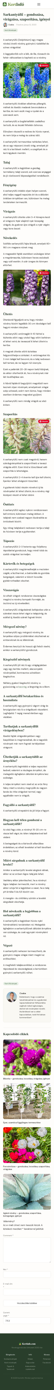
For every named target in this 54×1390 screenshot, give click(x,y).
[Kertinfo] (14, 6)
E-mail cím (7, 1285)
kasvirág (22, 686)
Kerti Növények (10, 30)
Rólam (30, 1359)
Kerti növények (10, 1363)
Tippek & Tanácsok (10, 1367)
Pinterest (46, 1359)
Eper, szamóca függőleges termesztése (21, 1122)
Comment (8, 1235)
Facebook (47, 1363)
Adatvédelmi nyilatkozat (30, 1367)
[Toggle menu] (38, 4)
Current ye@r (6, 1314)
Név (5, 1269)
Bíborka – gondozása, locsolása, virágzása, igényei (26, 1078)
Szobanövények (10, 1359)
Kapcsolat (30, 1363)
